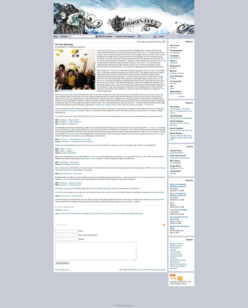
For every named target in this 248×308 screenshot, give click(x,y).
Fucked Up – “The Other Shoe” (70, 185)
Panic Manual (174, 262)
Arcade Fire (63, 213)
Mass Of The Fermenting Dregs (179, 227)
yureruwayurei (180, 184)
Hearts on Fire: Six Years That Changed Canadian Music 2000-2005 (181, 137)
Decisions (173, 68)
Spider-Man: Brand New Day (180, 158)
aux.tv (131, 130)
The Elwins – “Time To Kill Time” (70, 122)
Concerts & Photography (125, 36)
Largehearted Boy (176, 256)
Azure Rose (174, 219)
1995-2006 (173, 63)
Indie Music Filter (176, 254)
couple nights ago (112, 50)
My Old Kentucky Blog (177, 260)
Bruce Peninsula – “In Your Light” (70, 173)
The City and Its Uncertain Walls (181, 118)
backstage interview (157, 199)
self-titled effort (113, 130)
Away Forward (175, 217)
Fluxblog (173, 249)
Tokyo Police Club (142, 63)
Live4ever (173, 258)
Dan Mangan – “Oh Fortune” (69, 162)
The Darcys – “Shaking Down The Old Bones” (77, 141)
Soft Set (185, 217)
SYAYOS (173, 186)
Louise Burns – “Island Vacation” (71, 196)
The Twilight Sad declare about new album (142, 270)
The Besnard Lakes (72, 134)
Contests (65, 210)
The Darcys (153, 128)
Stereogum (174, 268)
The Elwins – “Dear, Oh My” (69, 120)
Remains (173, 78)
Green (172, 88)
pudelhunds (181, 186)
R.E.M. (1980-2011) (62, 270)
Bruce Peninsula (60, 168)
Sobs (172, 203)
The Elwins (114, 70)
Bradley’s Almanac (176, 245)
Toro (56, 170)
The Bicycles (149, 105)
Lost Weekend (175, 53)
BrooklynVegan (175, 247)
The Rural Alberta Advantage (101, 188)
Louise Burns (59, 192)
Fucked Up (65, 179)
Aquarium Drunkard (177, 243)
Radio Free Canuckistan (178, 264)
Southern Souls (93, 116)
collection (181, 96)
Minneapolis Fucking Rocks (64, 188)
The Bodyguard (175, 163)
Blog (55, 36)
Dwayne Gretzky (112, 105)
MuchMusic (129, 199)
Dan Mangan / (70, 164)
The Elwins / (68, 124)
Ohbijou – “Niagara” (66, 151)
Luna (172, 210)
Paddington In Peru (176, 168)
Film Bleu (173, 83)
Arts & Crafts (92, 130)
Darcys (92, 213)
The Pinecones (99, 105)
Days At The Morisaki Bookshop (181, 130)
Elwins (98, 213)
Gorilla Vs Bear (175, 251)
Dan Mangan (118, 156)
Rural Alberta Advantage (134, 213)
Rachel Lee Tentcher (65, 90)
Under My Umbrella (176, 73)
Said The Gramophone (178, 266)
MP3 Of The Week (105, 36)
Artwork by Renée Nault (186, 36)
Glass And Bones (176, 93)
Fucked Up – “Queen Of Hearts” (70, 183)
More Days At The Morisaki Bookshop (179, 124)
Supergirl (173, 173)
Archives (64, 36)
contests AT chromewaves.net (70, 110)
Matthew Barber (158, 192)
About (161, 36)
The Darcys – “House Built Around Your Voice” (75, 139)
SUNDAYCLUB (175, 58)
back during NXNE (132, 72)
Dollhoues (173, 48)
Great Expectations (176, 153)
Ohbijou (57, 145)
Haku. (172, 184)
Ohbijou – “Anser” (65, 149)
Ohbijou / (68, 153)
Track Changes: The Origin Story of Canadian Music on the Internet (181, 111)
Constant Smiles (181, 210)
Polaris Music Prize (143, 52)
